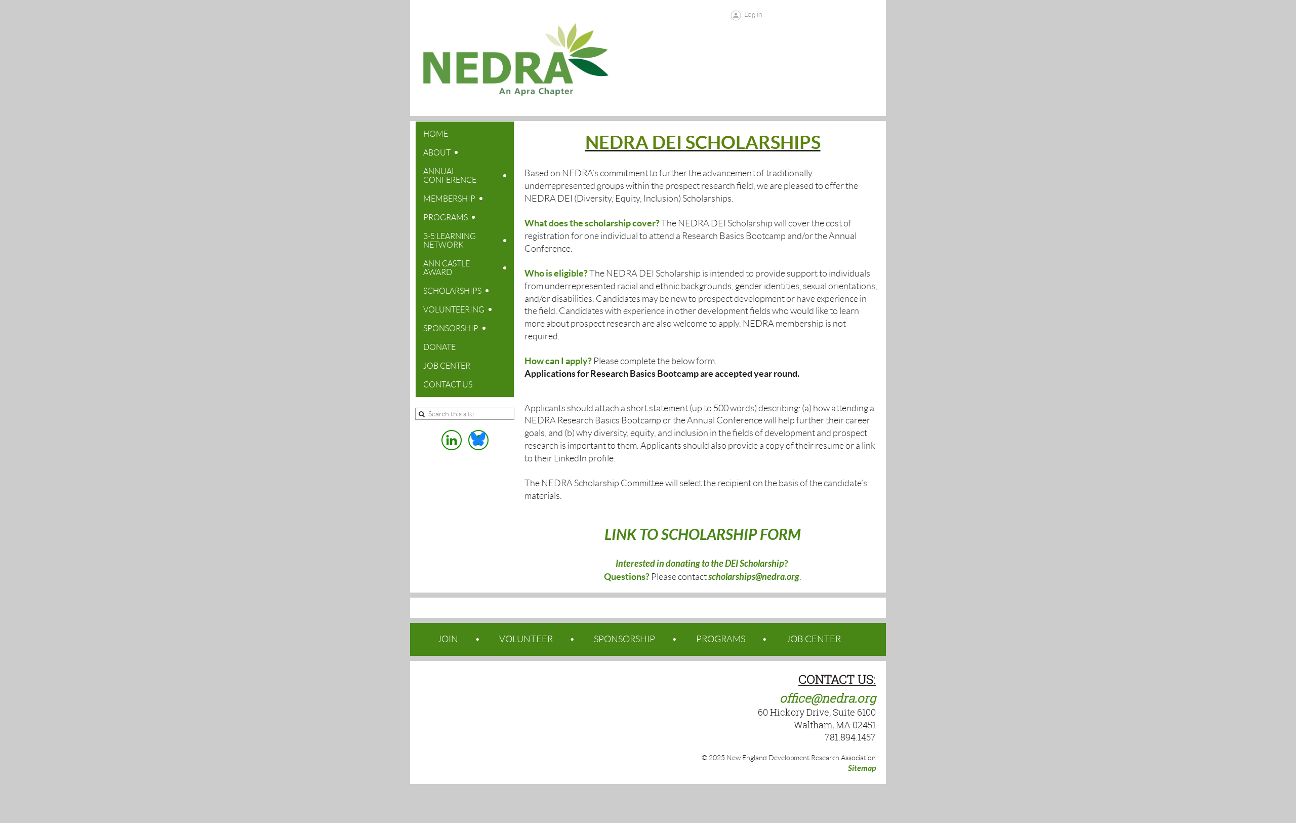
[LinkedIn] (451, 440)
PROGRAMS (720, 639)
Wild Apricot (804, 803)
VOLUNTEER (526, 639)
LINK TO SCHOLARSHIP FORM (702, 535)
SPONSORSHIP (624, 639)
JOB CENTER (813, 639)
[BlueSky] (478, 440)
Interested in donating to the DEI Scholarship (700, 563)
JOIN (447, 639)
